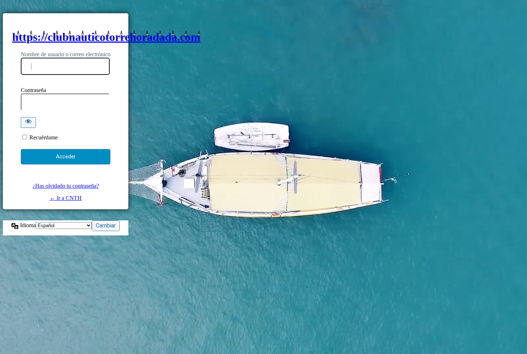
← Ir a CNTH (65, 198)
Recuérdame (43, 137)
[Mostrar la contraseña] (28, 122)
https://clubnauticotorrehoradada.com (106, 36)
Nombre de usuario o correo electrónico (65, 54)
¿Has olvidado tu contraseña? (66, 186)
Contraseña (33, 90)
